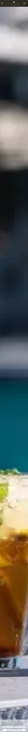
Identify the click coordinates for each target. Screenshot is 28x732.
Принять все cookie (8, 727)
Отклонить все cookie (20, 727)
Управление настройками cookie (14, 730)
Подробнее (16, 725)
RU (25, 3)
